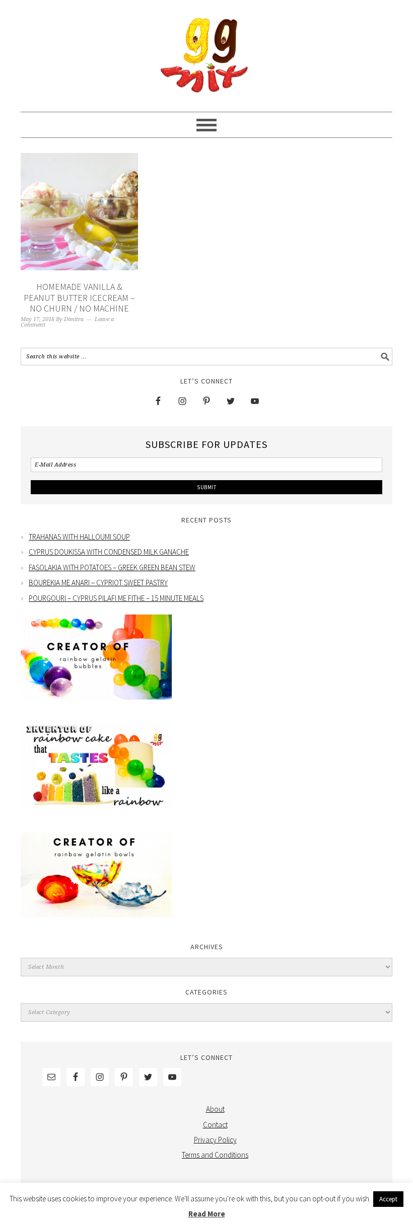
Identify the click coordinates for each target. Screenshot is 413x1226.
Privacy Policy (215, 1139)
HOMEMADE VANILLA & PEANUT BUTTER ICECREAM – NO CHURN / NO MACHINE (79, 297)
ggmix (206, 51)
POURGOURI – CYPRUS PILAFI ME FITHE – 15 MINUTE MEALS (116, 598)
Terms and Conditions (215, 1155)
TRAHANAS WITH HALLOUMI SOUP (79, 537)
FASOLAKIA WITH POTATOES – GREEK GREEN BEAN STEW (112, 567)
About (215, 1109)
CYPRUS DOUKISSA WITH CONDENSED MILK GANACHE (109, 552)
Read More (206, 1213)
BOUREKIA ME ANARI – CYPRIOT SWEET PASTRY (98, 582)
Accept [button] (388, 1199)
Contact (215, 1124)
